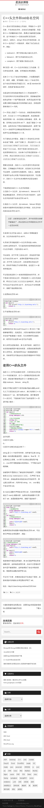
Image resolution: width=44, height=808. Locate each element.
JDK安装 (27, 767)
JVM (9, 771)
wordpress (7, 782)
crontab (31, 759)
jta (4, 771)
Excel (13, 763)
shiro (35, 774)
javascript (19, 767)
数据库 (24, 785)
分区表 (26, 782)
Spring (6, 778)
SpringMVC (23, 778)
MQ (21, 771)
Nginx (5, 774)
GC (34, 763)
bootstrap (12, 759)
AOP (5, 759)
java (11, 767)
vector (31, 778)
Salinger (10, 806)
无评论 (24, 21)
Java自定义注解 (9, 652)
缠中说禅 (6, 789)
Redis (29, 774)
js (33, 767)
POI (23, 774)
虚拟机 (20, 789)
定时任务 (16, 785)
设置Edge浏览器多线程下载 (13, 656)
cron (25, 759)
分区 (19, 782)
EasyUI (6, 763)
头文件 (18, 592)
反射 (32, 782)
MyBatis (27, 771)
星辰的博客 (22, 2)
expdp (28, 763)
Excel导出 (21, 763)
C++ (7, 592)
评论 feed (7, 740)
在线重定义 (7, 785)
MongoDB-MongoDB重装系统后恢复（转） (18, 648)
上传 (14, 782)
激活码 (35, 785)
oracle (12, 774)
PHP (18, 774)
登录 (21, 623)
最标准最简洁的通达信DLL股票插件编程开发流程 (12, 608)
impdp (6, 767)
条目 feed (7, 736)
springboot (14, 778)
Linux (15, 771)
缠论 (13, 789)
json (38, 767)
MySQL (35, 771)
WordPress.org (9, 744)
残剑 (6, 21)
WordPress (37, 806)
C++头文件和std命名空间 (12, 660)
